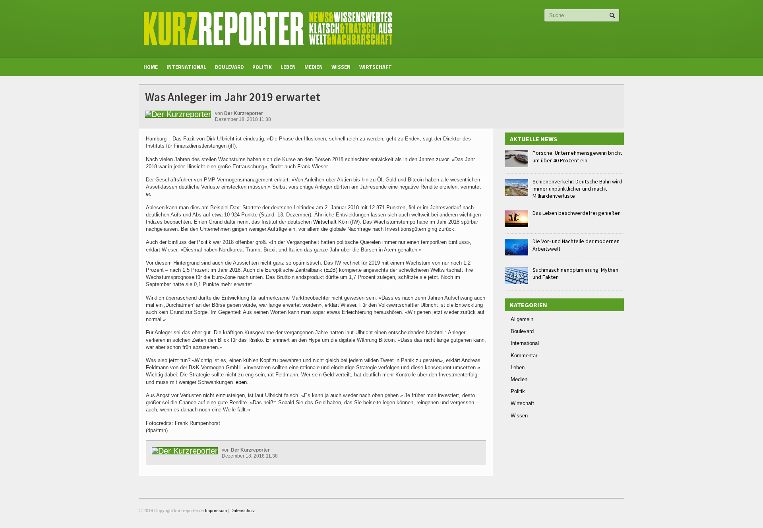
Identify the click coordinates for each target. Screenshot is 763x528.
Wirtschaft (375, 67)
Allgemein (522, 319)
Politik (262, 67)
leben (240, 382)
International (186, 67)
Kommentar (524, 355)
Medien (313, 67)
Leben (288, 67)
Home (150, 67)
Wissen (341, 67)
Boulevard (229, 67)
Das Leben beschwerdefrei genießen (577, 212)
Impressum (216, 510)
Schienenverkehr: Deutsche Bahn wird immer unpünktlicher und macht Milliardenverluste (577, 188)
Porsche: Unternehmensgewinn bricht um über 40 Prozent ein (577, 156)
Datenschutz (242, 510)
